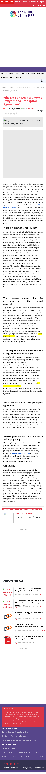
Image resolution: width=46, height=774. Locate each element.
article (10, 87)
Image (19, 77)
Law (31, 109)
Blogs (17, 73)
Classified (5, 77)
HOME (4, 87)
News (11, 73)
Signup (41, 5)
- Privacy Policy (26, 768)
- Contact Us (39, 768)
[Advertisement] (23, 43)
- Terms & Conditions (10, 768)
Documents (41, 73)
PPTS (12, 77)
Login (33, 5)
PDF (23, 73)
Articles (4, 73)
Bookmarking (31, 73)
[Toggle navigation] (3, 69)
